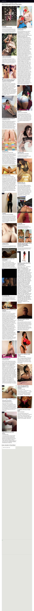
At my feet (20, 223)
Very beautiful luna (6, 358)
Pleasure (19, 111)
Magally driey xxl (21, 182)
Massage (4, 26)
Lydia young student (6, 56)
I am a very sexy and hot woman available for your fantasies (23, 387)
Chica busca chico (6, 175)
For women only (5, 295)
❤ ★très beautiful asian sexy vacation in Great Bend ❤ (8, 80)
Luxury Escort (5, 243)
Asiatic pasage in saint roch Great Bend (8, 259)
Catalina (4, 213)
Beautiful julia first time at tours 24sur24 (9, 310)
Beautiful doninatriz (22, 28)
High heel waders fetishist (23, 319)
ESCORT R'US (4, 1)
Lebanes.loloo (21, 152)
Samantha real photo (7, 400)
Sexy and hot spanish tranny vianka (24, 355)
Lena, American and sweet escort (8, 433)
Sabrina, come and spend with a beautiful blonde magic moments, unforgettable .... (25, 244)
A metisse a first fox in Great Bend (24, 410)
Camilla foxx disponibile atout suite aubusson (24, 264)
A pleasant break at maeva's (8, 118)
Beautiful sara (5, 151)
